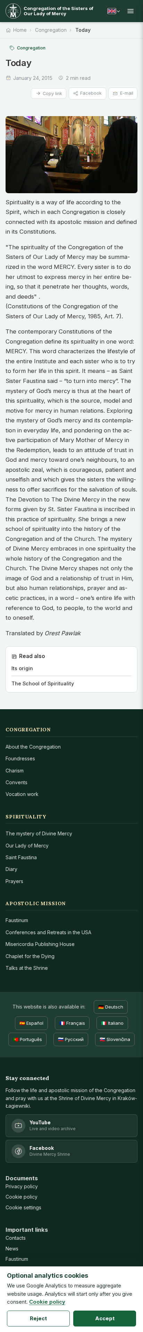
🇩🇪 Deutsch (110, 1007)
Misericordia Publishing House (40, 944)
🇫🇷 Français (72, 1023)
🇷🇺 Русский (71, 1039)
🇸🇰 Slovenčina (115, 1039)
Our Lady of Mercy (27, 845)
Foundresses (20, 758)
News (12, 1248)
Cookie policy (21, 1197)
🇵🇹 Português (27, 1039)
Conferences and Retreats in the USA (48, 932)
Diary (11, 869)
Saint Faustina (21, 857)
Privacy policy (22, 1186)
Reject (38, 1318)
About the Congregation (33, 747)
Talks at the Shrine (27, 968)
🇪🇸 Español (31, 1023)
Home (20, 30)
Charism (15, 770)
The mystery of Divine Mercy (39, 833)
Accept (105, 1318)
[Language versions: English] (113, 11)
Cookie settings (23, 1207)
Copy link (52, 93)
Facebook (91, 93)
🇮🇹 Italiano (112, 1023)
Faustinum (17, 920)
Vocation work (22, 794)
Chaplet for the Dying (30, 956)
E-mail (126, 93)
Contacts (16, 1238)
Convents (16, 782)
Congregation (51, 30)
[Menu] (130, 11)
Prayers (14, 881)
